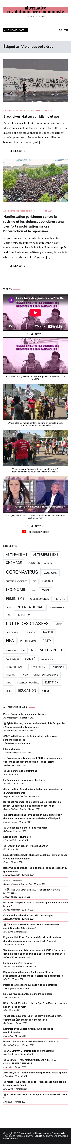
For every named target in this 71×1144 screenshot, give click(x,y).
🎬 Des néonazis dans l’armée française (25, 827)
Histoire (60, 599)
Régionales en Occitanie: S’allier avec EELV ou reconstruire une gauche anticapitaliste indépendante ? (34, 974)
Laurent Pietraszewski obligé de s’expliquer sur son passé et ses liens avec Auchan (35, 857)
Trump (24, 675)
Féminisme (15, 599)
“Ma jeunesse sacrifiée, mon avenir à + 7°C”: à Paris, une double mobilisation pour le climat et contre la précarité (34, 952)
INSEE (8, 608)
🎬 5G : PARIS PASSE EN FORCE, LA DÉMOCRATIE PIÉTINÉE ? (35, 1096)
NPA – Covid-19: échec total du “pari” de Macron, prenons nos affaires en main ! (35, 1005)
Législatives (30, 632)
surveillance (15, 667)
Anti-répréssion (45, 554)
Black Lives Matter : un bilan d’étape (31, 116)
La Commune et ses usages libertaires (24, 780)
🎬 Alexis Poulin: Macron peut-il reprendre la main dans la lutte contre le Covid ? (34, 1084)
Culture (50, 572)
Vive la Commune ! (13, 880)
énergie (45, 691)
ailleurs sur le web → (15, 30)
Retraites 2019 (46, 650)
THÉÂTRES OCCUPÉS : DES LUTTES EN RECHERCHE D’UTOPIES (31, 891)
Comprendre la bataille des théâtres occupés (28, 915)
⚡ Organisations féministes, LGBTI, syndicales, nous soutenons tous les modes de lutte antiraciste (33, 760)
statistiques (47, 659)
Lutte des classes (27, 623)
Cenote (38, 1136)
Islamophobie (56, 607)
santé (30, 659)
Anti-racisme (9, 110)
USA (8, 682)
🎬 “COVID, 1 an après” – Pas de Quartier (25, 846)
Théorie (10, 675)
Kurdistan (24, 615)
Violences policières (25, 110)
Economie (16, 589)
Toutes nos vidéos (37, 531)
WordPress (12, 1138)
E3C (34, 581)
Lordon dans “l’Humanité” (17, 836)
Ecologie (48, 581)
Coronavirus (22, 572)
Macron (48, 632)
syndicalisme (39, 667)
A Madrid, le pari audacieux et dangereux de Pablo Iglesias (35, 1072)
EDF (34, 590)
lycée (58, 624)
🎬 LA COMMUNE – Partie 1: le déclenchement (28, 1050)
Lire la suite (17, 151)
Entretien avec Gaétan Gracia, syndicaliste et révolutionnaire (28, 1031)
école (9, 691)
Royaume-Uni (12, 659)
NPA (10, 640)
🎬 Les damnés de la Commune (20, 771)
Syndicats (58, 667)
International (30, 607)
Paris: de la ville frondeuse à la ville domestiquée (30, 985)
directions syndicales (16, 581)
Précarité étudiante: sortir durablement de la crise (31, 1041)
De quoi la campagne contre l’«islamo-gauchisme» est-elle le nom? (35, 904)
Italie (9, 615)
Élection (51, 682)
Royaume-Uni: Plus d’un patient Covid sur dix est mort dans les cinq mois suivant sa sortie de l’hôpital (33, 939)
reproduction (15, 650)
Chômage (14, 563)
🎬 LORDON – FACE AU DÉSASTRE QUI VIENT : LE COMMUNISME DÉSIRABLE (29, 1062)
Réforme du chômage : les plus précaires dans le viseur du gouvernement (35, 870)
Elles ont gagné (11, 749)
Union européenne (46, 674)
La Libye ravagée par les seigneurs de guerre (27, 994)
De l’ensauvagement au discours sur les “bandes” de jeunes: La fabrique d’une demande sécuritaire (32, 804)
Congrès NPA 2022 (40, 562)
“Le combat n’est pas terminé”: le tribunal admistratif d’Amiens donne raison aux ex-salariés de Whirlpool (32, 817)
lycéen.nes (12, 632)
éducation (27, 691)
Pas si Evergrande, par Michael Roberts (25, 714)
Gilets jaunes (39, 598)
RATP (47, 641)
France (45, 590)
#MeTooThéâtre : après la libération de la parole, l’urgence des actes (30, 738)
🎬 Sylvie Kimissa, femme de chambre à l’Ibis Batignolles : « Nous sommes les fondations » (35, 725)
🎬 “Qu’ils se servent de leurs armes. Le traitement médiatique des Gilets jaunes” (31, 926)
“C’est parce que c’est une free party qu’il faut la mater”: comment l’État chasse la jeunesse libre (34, 1018)
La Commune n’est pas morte (19, 963)
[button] (38, 334)
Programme (28, 641)
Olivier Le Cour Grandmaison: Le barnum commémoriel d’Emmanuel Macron (33, 791)
